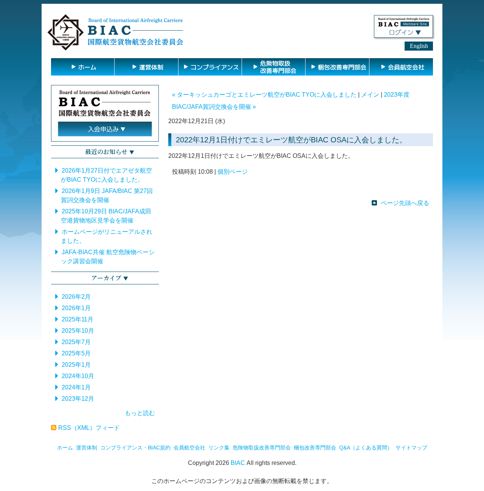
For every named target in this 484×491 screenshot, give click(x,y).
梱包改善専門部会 (315, 448)
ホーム (65, 448)
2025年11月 (77, 319)
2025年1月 (76, 364)
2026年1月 (76, 308)
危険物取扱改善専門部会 (262, 448)
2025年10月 (78, 330)
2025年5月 (76, 353)
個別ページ (232, 171)
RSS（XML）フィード (89, 428)
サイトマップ (411, 448)
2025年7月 (76, 342)
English (419, 46)
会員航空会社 (189, 448)
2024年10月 (78, 376)
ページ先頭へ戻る (405, 203)
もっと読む (140, 413)
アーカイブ (106, 277)
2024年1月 (76, 387)
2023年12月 (78, 398)
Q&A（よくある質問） (365, 448)
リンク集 (219, 448)
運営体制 (86, 448)
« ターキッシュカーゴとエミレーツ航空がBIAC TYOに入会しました (264, 94)
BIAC (238, 463)
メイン (370, 94)
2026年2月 (76, 296)
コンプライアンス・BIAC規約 (135, 448)
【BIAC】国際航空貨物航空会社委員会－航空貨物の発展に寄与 (115, 32)
